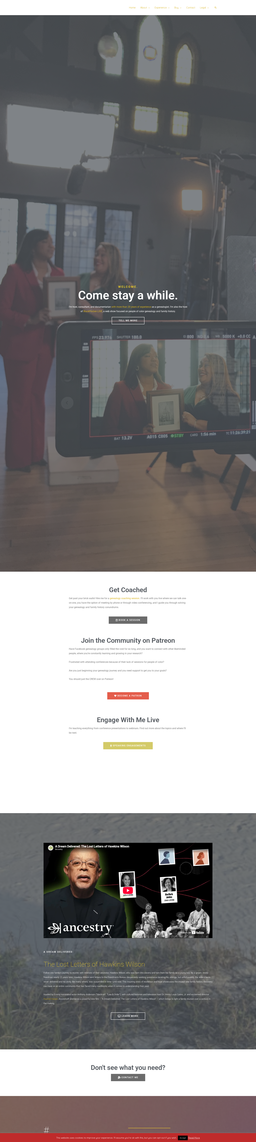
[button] (148, 7)
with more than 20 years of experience (131, 306)
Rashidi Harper (51, 999)
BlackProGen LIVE (92, 311)
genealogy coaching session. (125, 598)
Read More (194, 1137)
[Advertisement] (128, 773)
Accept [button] (183, 1138)
